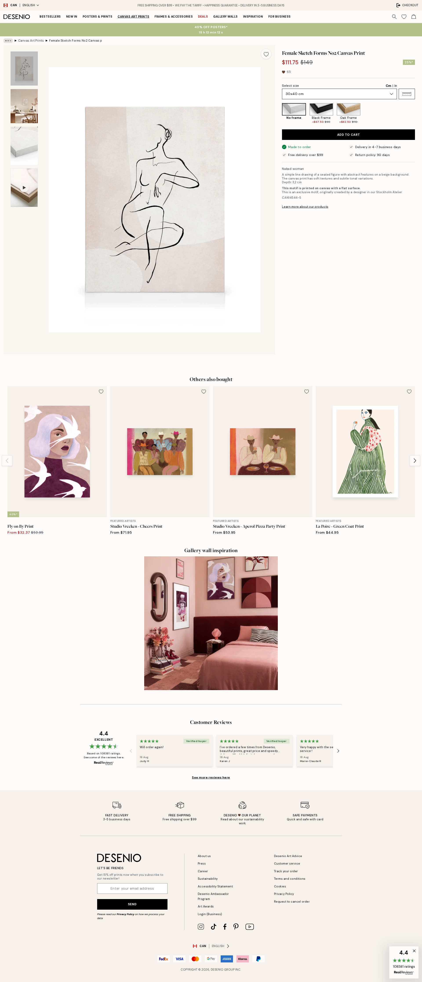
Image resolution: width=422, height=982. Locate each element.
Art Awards (206, 906)
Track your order (286, 871)
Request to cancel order (292, 901)
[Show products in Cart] (413, 16)
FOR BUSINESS (279, 16)
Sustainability (208, 879)
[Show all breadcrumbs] (8, 40)
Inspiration (253, 16)
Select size (290, 86)
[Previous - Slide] (278, 113)
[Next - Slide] (418, 113)
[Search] (394, 17)
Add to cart (348, 135)
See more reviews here (211, 777)
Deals (203, 16)
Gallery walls (225, 16)
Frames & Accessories (174, 16)
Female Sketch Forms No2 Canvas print (75, 40)
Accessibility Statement (215, 886)
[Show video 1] (24, 187)
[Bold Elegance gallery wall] (211, 623)
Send (132, 904)
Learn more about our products (305, 207)
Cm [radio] (388, 86)
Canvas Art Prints (133, 16)
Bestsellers (50, 16)
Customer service (287, 863)
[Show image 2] (24, 106)
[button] (407, 94)
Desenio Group (223, 969)
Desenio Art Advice (288, 856)
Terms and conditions (290, 879)
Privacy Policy (125, 914)
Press (202, 863)
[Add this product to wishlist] (266, 54)
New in (71, 16)
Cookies (280, 886)
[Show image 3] (24, 146)
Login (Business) (210, 914)
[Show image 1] (24, 68)
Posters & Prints (97, 16)
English (29, 5)
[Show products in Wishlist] (404, 16)
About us (204, 856)
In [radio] (396, 86)
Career (203, 871)
